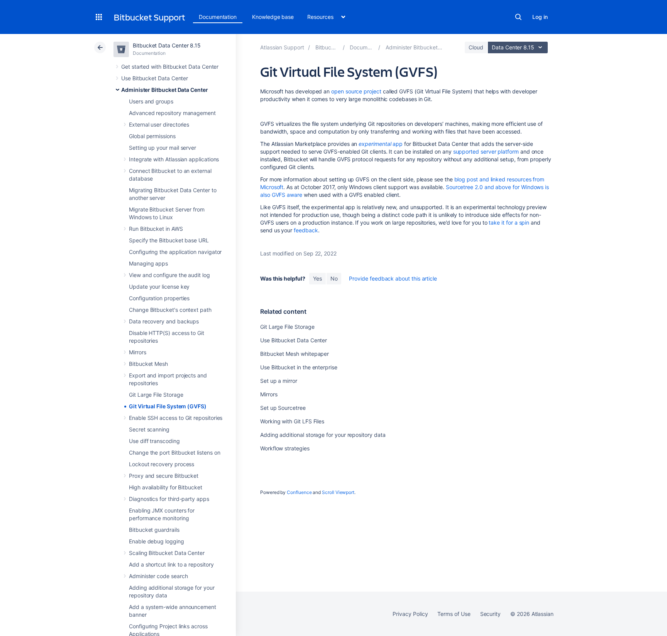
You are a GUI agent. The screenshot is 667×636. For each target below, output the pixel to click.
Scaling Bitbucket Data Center (167, 553)
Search (518, 17)
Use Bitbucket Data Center (154, 78)
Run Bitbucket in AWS (156, 228)
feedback (306, 230)
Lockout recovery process (161, 464)
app (381, 143)
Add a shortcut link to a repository (171, 564)
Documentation (218, 17)
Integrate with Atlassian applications (174, 159)
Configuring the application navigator (175, 252)
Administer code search (158, 576)
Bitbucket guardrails (154, 529)
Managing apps (148, 263)
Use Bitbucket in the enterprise (298, 367)
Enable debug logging (156, 541)
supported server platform (486, 151)
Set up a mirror (278, 380)
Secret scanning (149, 429)
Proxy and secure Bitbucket (163, 475)
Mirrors (137, 352)
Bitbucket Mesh (148, 363)
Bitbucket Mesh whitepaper (294, 353)
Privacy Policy (410, 614)
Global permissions (152, 136)
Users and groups (151, 101)
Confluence (299, 492)
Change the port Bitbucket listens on (174, 452)
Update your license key (159, 286)
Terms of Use (453, 614)
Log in (540, 17)
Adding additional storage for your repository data (323, 434)
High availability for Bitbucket (165, 487)
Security (490, 614)
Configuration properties (159, 298)
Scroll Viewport (338, 492)
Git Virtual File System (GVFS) (168, 406)
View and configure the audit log (169, 275)
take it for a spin (509, 222)
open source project (356, 91)
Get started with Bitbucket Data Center (169, 66)
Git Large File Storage (156, 394)
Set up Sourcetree (283, 407)
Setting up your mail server (162, 147)
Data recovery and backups (164, 321)
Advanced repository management (172, 113)
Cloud (476, 47)
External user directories (159, 124)
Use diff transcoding (154, 441)
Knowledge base (273, 17)
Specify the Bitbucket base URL (169, 240)
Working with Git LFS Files (292, 421)
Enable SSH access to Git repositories (175, 417)
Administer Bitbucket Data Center (164, 89)
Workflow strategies (285, 448)
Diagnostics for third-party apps (169, 499)
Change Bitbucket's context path (170, 309)
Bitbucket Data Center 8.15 (167, 45)
